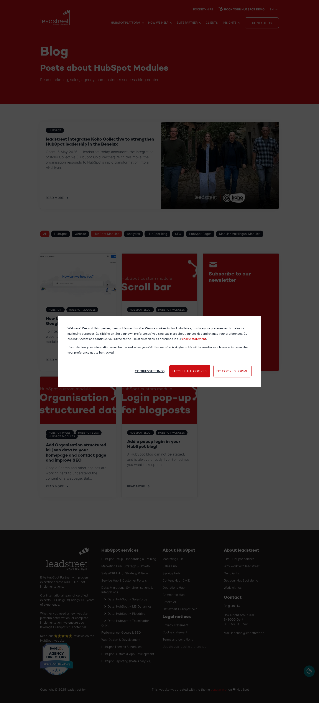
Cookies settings (149, 371)
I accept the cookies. (190, 371)
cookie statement (194, 339)
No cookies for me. (232, 371)
